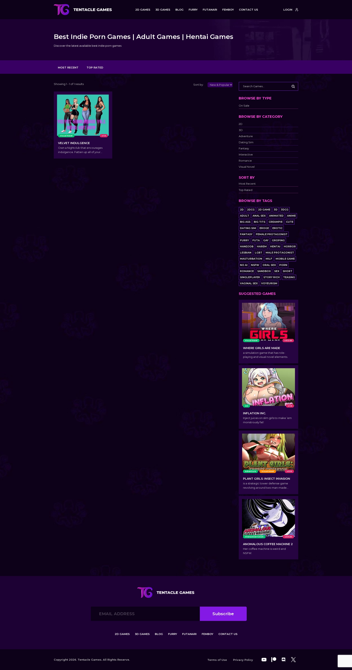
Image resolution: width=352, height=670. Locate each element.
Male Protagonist (280, 252)
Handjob (246, 246)
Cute (289, 221)
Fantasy (244, 148)
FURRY (193, 9)
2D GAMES (142, 9)
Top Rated (95, 67)
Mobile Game (285, 258)
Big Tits (259, 221)
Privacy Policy (243, 659)
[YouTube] (264, 659)
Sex (276, 271)
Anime (291, 215)
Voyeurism (269, 283)
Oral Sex (269, 265)
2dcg (251, 209)
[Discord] (283, 659)
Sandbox (264, 271)
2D (240, 124)
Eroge (264, 228)
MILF (269, 258)
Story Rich (271, 277)
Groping (278, 240)
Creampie (276, 221)
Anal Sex (259, 215)
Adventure (246, 136)
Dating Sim (246, 142)
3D (241, 130)
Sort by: (198, 84)
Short (287, 271)
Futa (256, 240)
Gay (265, 240)
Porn (283, 265)
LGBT (258, 252)
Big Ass (245, 221)
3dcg (284, 209)
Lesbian (245, 252)
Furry (244, 240)
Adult (244, 215)
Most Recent (68, 67)
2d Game (264, 209)
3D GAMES (162, 9)
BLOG (179, 9)
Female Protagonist (271, 234)
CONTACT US (248, 9)
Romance (245, 160)
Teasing (289, 277)
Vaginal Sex (249, 283)
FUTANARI (210, 9)
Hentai (275, 246)
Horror (290, 246)
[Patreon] (274, 659)
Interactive (246, 154)
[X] (293, 659)
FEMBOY (228, 9)
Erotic (277, 228)
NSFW (255, 265)
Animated (276, 215)
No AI (244, 265)
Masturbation (251, 258)
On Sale (244, 105)
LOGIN (287, 9)
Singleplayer (250, 277)
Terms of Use (217, 659)
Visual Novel (247, 166)
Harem (262, 246)
